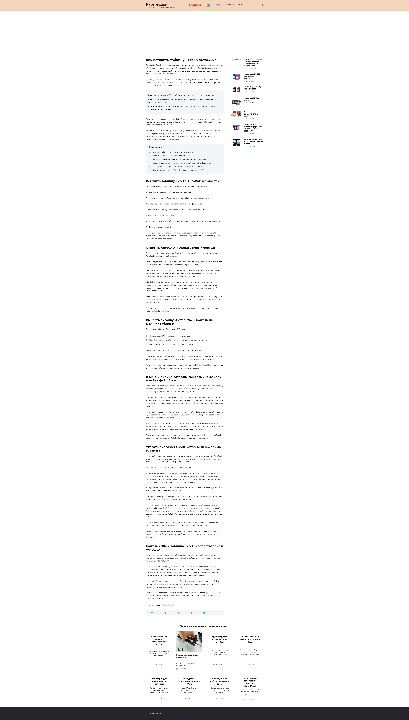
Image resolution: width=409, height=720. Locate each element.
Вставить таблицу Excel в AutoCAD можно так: (172, 152)
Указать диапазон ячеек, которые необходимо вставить (177, 167)
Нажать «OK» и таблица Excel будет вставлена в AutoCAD (177, 170)
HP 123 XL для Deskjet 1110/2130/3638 (253, 88)
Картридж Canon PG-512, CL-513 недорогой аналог (253, 142)
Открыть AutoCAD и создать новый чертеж (171, 156)
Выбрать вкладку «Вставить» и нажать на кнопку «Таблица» (179, 159)
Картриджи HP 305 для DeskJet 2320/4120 (252, 76)
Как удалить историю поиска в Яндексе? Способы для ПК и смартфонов (253, 62)
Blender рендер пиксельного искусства (159, 681)
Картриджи (156, 4)
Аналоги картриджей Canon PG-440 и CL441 (253, 114)
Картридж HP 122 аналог (251, 99)
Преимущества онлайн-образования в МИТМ (159, 640)
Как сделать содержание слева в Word (189, 681)
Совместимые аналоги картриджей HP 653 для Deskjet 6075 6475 (253, 128)
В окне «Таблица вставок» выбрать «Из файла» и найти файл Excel (182, 163)
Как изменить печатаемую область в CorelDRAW (250, 682)
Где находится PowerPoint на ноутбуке (219, 639)
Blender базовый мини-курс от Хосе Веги (250, 639)
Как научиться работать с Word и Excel (219, 681)
